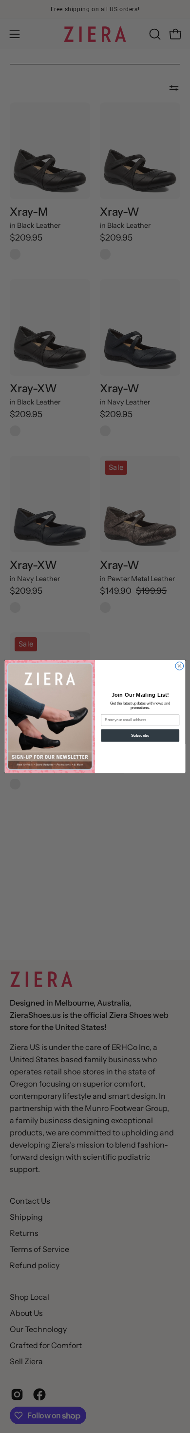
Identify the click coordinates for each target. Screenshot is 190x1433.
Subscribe (140, 735)
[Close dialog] (179, 666)
